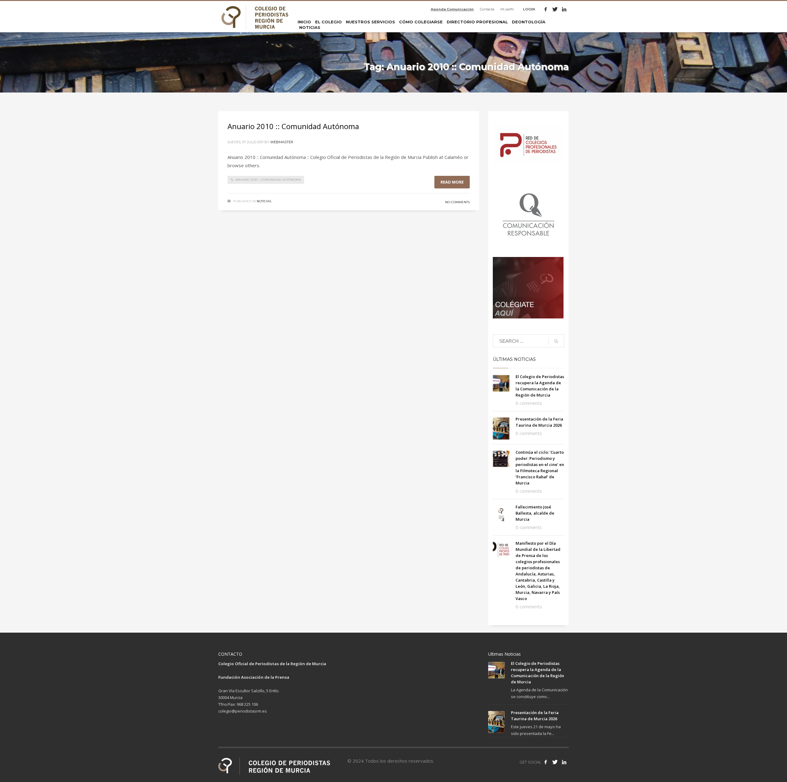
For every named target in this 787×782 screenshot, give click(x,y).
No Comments (457, 202)
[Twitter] (555, 9)
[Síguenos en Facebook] (545, 762)
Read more (452, 182)
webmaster (281, 142)
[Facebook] (545, 9)
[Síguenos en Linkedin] (564, 762)
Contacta (487, 9)
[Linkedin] (564, 9)
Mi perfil (507, 9)
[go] (556, 341)
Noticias (264, 201)
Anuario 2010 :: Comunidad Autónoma (293, 126)
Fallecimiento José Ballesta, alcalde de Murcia (535, 513)
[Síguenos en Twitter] (555, 762)
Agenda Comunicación (452, 9)
